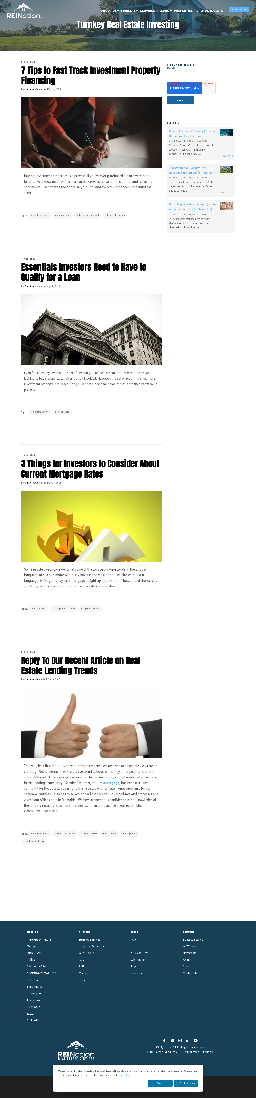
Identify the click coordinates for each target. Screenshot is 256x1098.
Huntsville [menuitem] (33, 1006)
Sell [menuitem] (81, 966)
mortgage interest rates (63, 608)
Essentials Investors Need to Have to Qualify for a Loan (83, 272)
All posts (92, 888)
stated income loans (33, 841)
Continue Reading (40, 231)
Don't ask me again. (186, 1083)
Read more (227, 155)
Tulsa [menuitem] (30, 1013)
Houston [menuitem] (32, 980)
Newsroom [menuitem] (189, 953)
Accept (160, 1083)
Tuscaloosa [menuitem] (34, 1000)
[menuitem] (110, 11)
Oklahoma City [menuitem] (36, 966)
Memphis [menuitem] (33, 946)
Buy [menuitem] (81, 959)
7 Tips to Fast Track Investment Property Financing (90, 75)
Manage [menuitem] (84, 973)
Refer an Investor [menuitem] (210, 11)
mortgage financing (90, 608)
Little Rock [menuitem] (34, 953)
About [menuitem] (187, 959)
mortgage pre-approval (87, 215)
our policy (124, 1075)
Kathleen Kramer (88, 833)
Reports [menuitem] (136, 966)
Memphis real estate (65, 833)
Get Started (239, 9)
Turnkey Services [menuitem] (89, 939)
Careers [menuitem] (188, 966)
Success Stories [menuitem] (193, 939)
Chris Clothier (31, 89)
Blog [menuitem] (134, 946)
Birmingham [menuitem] (35, 993)
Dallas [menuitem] (31, 959)
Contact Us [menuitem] (190, 973)
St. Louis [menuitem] (32, 1020)
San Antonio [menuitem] (35, 986)
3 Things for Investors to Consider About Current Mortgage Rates (90, 468)
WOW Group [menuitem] (86, 953)
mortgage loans (62, 215)
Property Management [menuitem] (93, 946)
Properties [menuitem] (183, 11)
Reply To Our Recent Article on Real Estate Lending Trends (80, 665)
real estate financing (114, 215)
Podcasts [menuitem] (136, 973)
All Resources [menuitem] (140, 953)
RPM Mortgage (107, 783)
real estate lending (40, 215)
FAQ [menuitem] (133, 939)
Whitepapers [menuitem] (139, 959)
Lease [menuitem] (82, 980)
